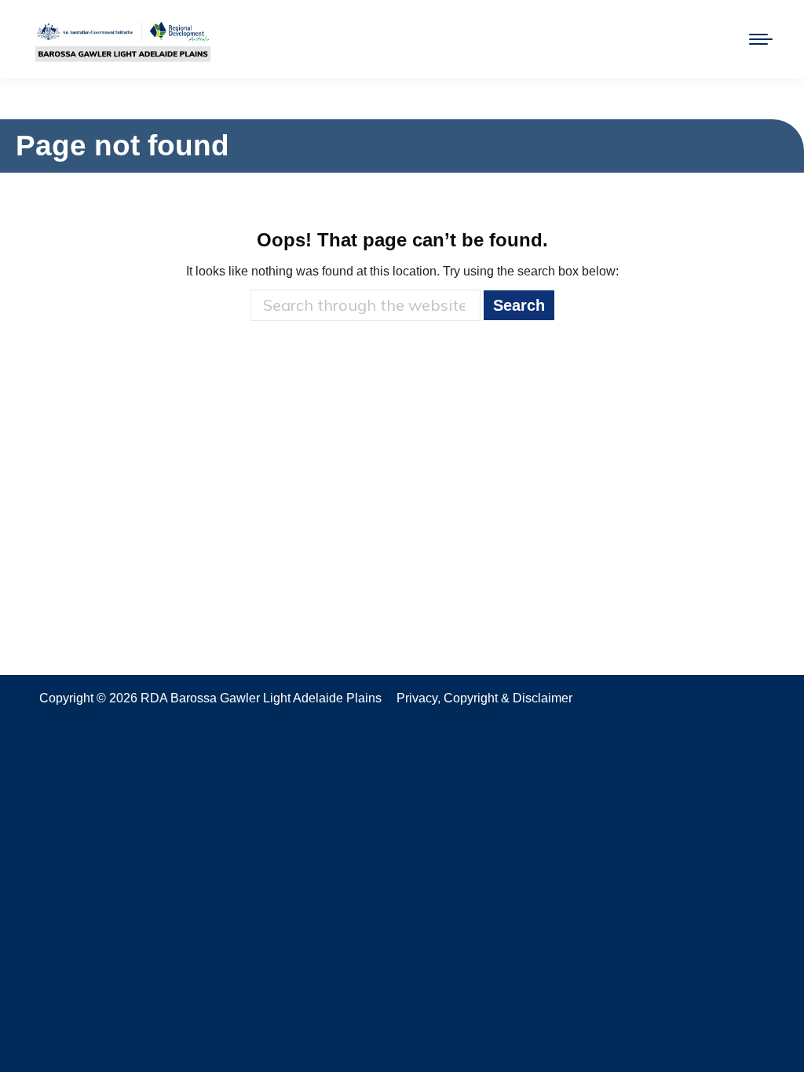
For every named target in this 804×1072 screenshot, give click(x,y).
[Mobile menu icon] (761, 39)
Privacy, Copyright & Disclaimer (484, 698)
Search (519, 305)
